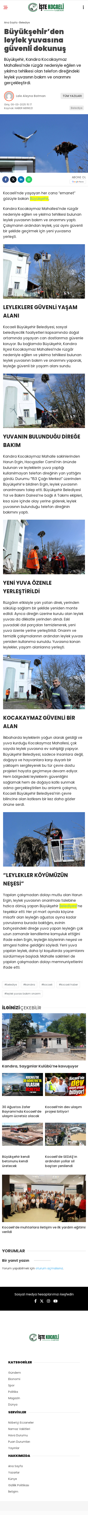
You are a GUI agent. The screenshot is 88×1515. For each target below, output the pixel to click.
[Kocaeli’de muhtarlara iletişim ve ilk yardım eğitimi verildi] (44, 1198)
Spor (11, 1385)
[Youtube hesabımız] (55, 1301)
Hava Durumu (18, 1435)
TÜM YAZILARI (72, 96)
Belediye (76, 108)
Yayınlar (13, 1448)
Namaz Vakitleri (19, 1429)
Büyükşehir (39, 198)
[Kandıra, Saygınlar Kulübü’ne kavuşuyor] (44, 1037)
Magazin (14, 1398)
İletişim (13, 1492)
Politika (13, 1392)
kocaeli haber (69, 984)
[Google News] (78, 182)
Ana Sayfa (15, 1466)
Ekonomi (14, 1379)
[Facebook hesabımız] (35, 1301)
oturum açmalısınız (49, 1268)
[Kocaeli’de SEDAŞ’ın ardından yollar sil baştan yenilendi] (65, 1137)
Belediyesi (68, 906)
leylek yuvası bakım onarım (23, 993)
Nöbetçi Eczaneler (21, 1423)
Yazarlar (14, 1472)
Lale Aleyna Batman (31, 96)
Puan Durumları (19, 1442)
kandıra (30, 984)
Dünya (12, 1404)
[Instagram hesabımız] (48, 1301)
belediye (11, 984)
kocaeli (47, 984)
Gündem (14, 1373)
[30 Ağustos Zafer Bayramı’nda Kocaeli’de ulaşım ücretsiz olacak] (22, 1087)
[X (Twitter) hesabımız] (42, 1301)
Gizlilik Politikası (18, 1485)
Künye (12, 1479)
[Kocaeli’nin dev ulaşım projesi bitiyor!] (65, 1087)
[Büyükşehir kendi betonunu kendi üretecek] (22, 1137)
